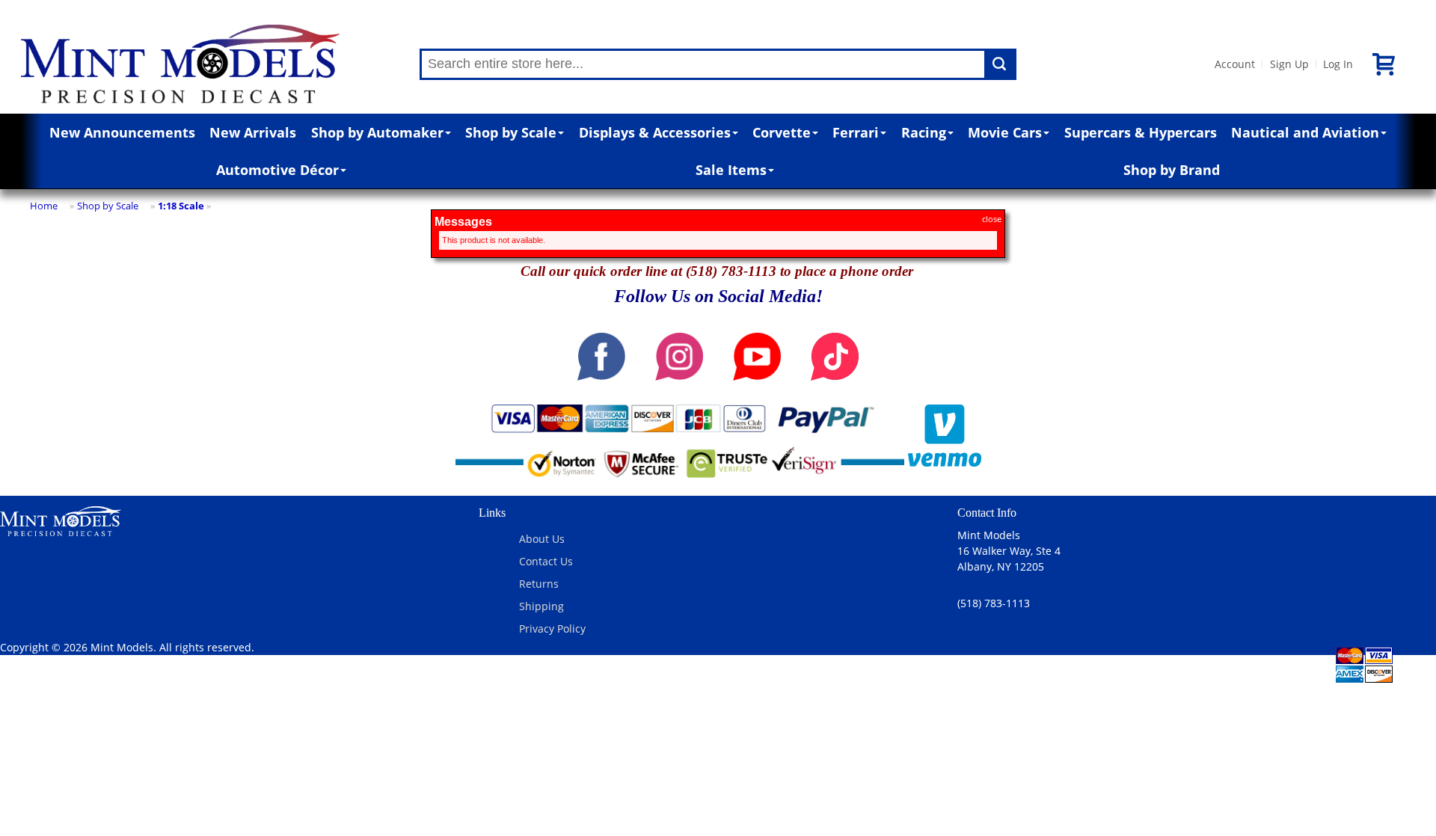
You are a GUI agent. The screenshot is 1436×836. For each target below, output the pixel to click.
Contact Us (546, 561)
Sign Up (1289, 64)
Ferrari (855, 132)
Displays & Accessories (655, 132)
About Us (542, 539)
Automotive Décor (277, 170)
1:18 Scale (181, 205)
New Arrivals (252, 132)
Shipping (541, 606)
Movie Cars (1005, 132)
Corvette (781, 132)
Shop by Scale (510, 132)
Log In (1338, 64)
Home (44, 205)
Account (1235, 64)
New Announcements (122, 132)
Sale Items (731, 170)
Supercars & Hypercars (1140, 132)
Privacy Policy (552, 628)
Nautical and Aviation (1305, 132)
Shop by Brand (1171, 170)
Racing (923, 132)
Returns (539, 584)
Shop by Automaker (377, 132)
